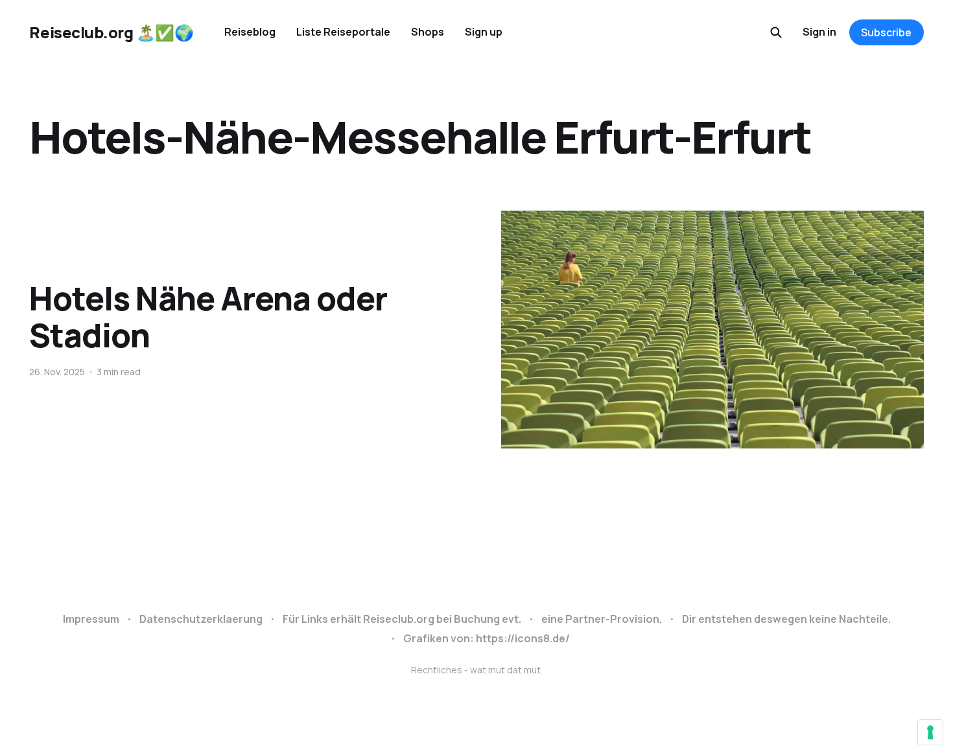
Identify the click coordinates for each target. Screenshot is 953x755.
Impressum (91, 619)
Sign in (819, 32)
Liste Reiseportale (343, 32)
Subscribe (886, 32)
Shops (427, 32)
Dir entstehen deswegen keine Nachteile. (786, 619)
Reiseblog (250, 32)
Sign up (483, 32)
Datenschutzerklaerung (201, 619)
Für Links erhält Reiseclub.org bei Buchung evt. (402, 619)
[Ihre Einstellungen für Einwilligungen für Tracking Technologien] (930, 732)
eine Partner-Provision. (601, 619)
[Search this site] (776, 32)
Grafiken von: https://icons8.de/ (486, 638)
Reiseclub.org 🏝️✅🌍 (111, 32)
